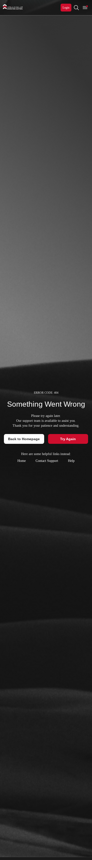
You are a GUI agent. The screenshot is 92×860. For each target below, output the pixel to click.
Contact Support (47, 461)
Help (71, 461)
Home (21, 461)
